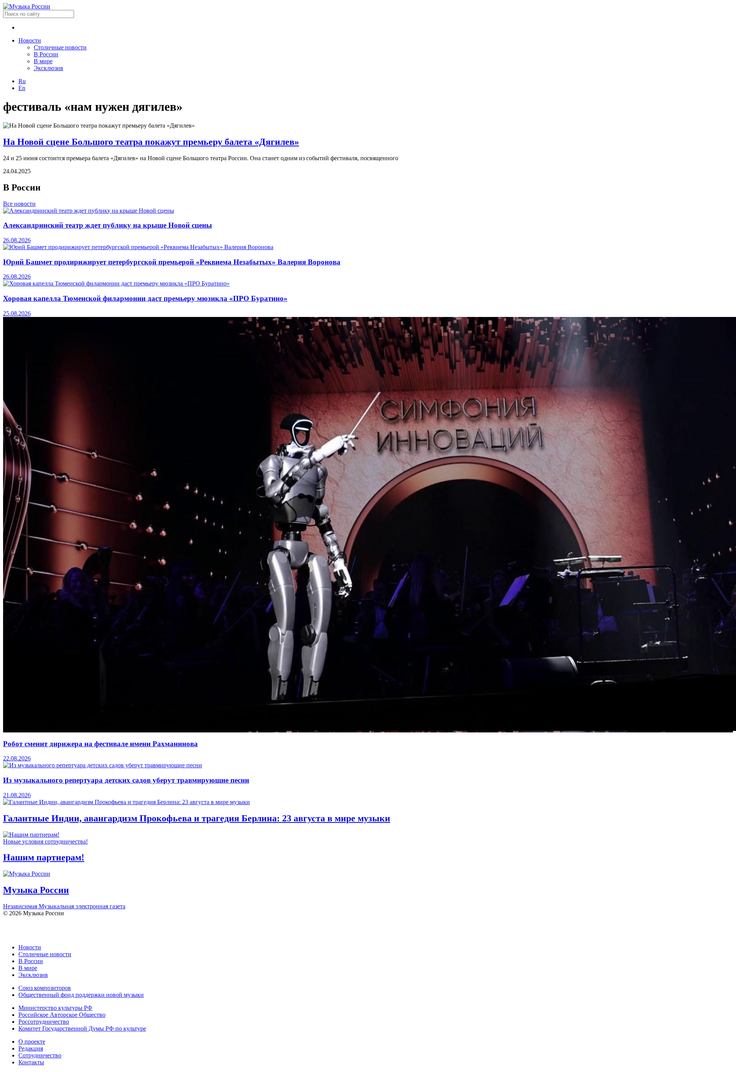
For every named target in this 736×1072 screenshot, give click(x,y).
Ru (22, 81)
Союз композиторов (44, 988)
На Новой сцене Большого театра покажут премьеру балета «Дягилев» (151, 142)
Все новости (19, 203)
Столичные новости (60, 47)
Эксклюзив (48, 68)
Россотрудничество (43, 1021)
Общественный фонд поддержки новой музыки (81, 995)
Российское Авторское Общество (61, 1014)
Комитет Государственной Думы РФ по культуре (82, 1028)
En (21, 88)
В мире (43, 61)
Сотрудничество (39, 1055)
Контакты (31, 1062)
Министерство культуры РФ (55, 1008)
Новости (29, 40)
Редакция (30, 1048)
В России (46, 54)
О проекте (31, 1041)
